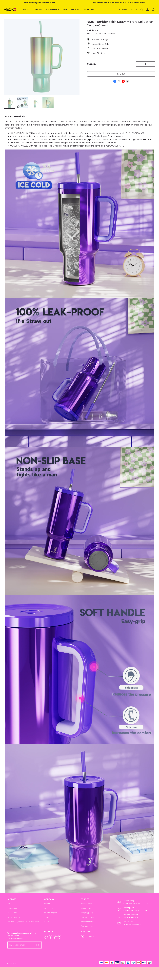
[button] (141, 9)
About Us (47, 904)
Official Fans (91, 936)
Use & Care (12, 913)
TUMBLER (25, 9)
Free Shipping (92, 33)
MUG (65, 9)
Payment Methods (88, 922)
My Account (12, 908)
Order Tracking (13, 917)
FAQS (9, 904)
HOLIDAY (75, 9)
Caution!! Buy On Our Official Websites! (23, 922)
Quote (46, 922)
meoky (14, 963)
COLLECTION (88, 9)
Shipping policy (87, 913)
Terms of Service (88, 917)
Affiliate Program (51, 913)
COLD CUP (37, 9)
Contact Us (48, 908)
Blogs (46, 917)
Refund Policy (86, 908)
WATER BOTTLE (52, 9)
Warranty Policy (87, 926)
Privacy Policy (86, 904)
